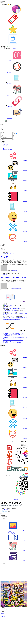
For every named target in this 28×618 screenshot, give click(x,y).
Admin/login (5, 144)
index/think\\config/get (7, 149)
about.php (5, 146)
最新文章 (22, 301)
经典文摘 (12, 254)
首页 (2, 244)
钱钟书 (19, 288)
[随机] (16, 13)
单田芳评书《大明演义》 (9, 341)
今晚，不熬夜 (14, 310)
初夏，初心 (4, 257)
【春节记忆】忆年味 (8, 335)
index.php (5, 145)
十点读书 (16, 288)
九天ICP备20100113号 (5, 509)
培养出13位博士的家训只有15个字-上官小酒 (13, 340)
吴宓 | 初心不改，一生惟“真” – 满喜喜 (14, 277)
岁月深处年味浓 (15, 308)
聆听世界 (5, 274)
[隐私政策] (13, 43)
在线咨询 (3, 616)
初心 (16, 270)
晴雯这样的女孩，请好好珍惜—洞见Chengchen (13, 334)
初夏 (14, 270)
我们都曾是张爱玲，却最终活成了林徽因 (12, 342)
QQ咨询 (2, 613)
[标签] (13, 23)
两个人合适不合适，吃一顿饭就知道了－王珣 (13, 333)
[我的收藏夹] (13, 33)
